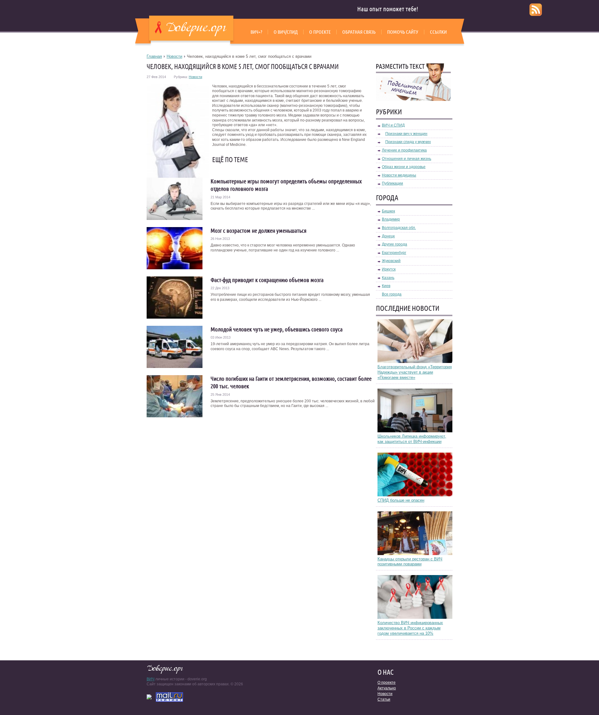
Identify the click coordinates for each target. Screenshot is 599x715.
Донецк (388, 236)
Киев (386, 286)
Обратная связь (359, 32)
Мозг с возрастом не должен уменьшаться (258, 230)
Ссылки (438, 32)
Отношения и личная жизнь (406, 158)
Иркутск (389, 269)
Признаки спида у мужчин (408, 142)
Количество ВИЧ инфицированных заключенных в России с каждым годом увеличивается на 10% (410, 628)
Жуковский (391, 261)
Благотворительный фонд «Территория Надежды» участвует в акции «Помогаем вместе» (414, 372)
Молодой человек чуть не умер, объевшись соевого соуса (277, 329)
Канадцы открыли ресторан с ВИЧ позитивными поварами (409, 562)
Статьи (383, 699)
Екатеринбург (394, 253)
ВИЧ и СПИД (393, 125)
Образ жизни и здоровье (404, 167)
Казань (388, 278)
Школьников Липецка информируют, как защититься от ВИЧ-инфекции (411, 439)
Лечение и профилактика (404, 150)
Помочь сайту (402, 32)
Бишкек (388, 211)
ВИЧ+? (256, 32)
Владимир (391, 219)
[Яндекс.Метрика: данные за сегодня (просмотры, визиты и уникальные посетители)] (149, 696)
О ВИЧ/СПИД (286, 32)
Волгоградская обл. (399, 228)
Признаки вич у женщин (406, 134)
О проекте (320, 32)
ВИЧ (150, 679)
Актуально (386, 688)
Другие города (394, 244)
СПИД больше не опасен (400, 500)
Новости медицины (399, 175)
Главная (154, 56)
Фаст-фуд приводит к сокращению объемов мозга (267, 279)
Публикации (392, 183)
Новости (174, 56)
